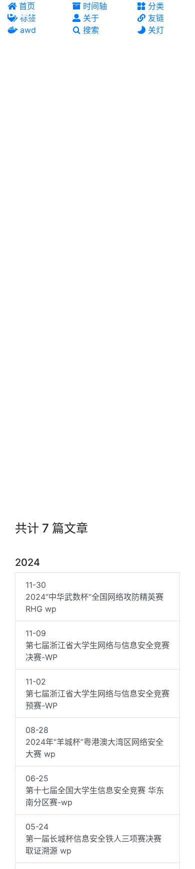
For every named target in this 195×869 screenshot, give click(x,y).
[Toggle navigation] (180, 13)
